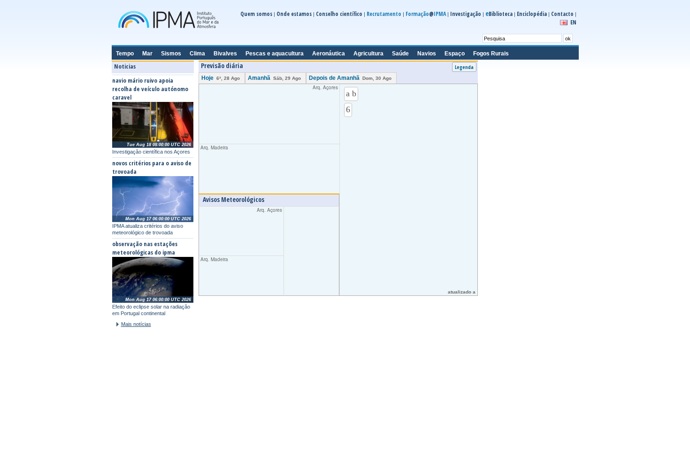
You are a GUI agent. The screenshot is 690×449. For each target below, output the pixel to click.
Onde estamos (294, 14)
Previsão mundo (431, 308)
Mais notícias (136, 324)
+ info (398, 405)
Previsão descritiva (230, 308)
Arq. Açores (273, 111)
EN (573, 22)
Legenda (464, 66)
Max (498, 265)
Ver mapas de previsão (234, 407)
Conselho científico (339, 14)
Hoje (220, 78)
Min (521, 265)
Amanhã (274, 78)
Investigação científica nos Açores (151, 152)
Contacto (562, 14)
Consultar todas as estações (515, 303)
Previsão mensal (367, 308)
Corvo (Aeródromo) (505, 285)
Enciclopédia (532, 14)
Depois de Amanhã (350, 78)
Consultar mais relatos (142, 405)
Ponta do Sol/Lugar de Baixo (515, 293)
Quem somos (256, 14)
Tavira (490, 276)
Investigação (465, 14)
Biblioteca (499, 14)
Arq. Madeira (253, 165)
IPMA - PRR (314, 407)
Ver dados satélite (504, 407)
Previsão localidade (300, 308)
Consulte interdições (511, 147)
